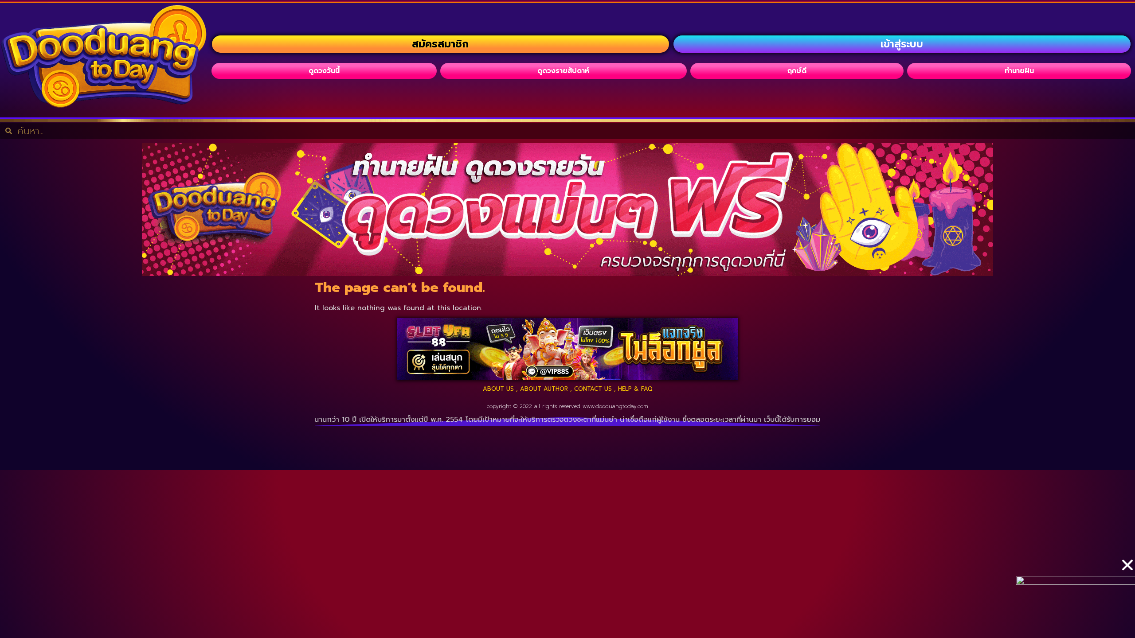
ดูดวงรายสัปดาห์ (563, 71)
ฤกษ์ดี (796, 71)
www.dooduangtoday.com (615, 406)
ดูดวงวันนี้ (324, 71)
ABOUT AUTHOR (544, 389)
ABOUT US (498, 389)
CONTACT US (593, 389)
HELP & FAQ (635, 389)
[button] (1127, 564)
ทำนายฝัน (1019, 71)
